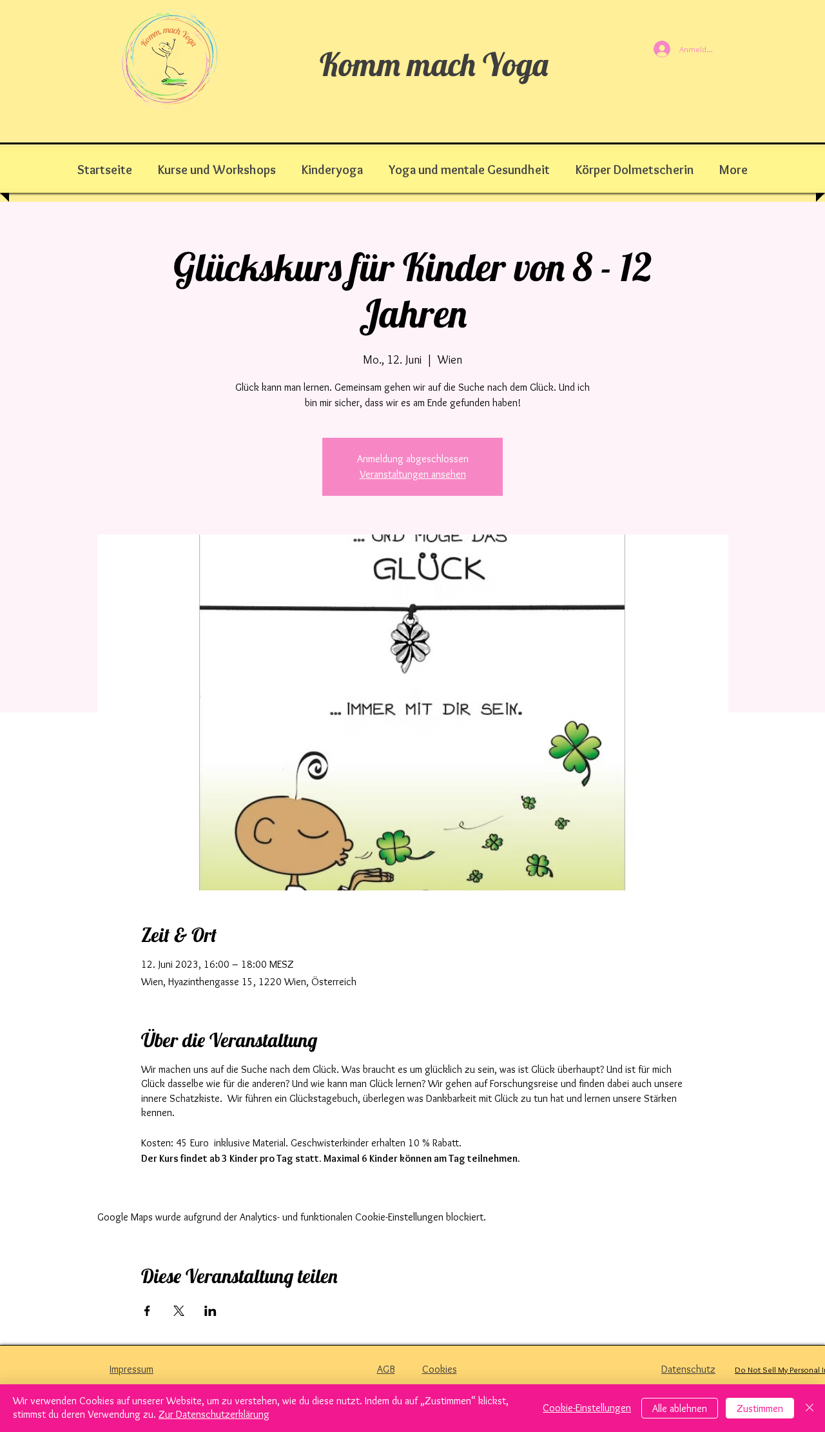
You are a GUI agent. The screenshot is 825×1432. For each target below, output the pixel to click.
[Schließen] (809, 1408)
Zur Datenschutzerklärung (214, 1414)
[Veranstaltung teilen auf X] (179, 1311)
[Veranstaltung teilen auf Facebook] (147, 1311)
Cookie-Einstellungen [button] (587, 1408)
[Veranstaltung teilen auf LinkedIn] (210, 1311)
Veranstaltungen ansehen (413, 474)
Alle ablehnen (679, 1408)
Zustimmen (760, 1408)
